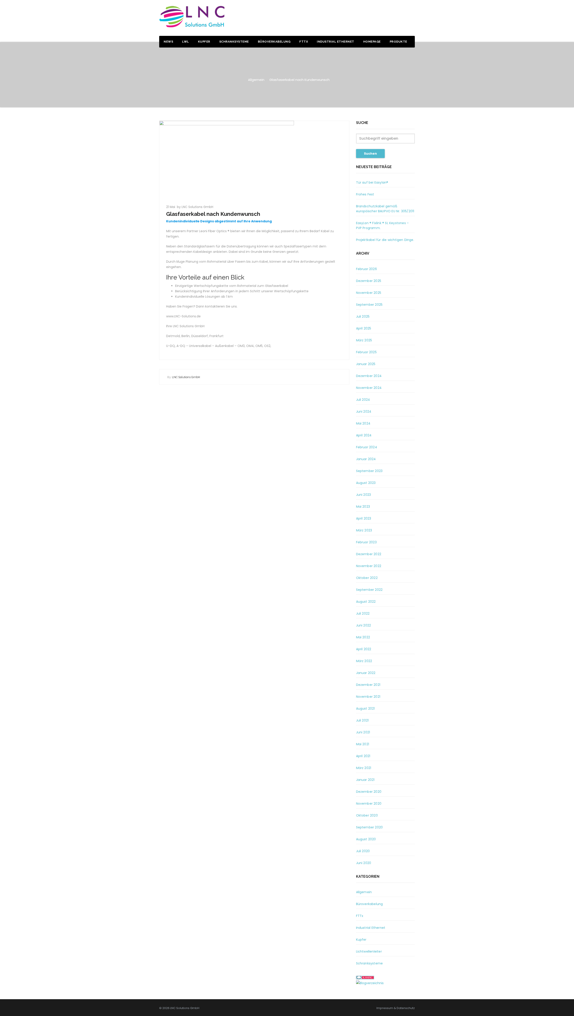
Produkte (398, 41)
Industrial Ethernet (335, 41)
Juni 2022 (363, 625)
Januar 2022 (366, 673)
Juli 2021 (362, 720)
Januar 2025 (366, 364)
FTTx (303, 41)
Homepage (372, 41)
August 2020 (366, 839)
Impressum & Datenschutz (395, 1008)
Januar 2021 (365, 780)
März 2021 (363, 768)
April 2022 (363, 649)
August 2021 (365, 708)
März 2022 (364, 661)
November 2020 (369, 803)
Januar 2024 (366, 459)
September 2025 (369, 304)
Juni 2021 (363, 732)
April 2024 (364, 435)
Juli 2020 (363, 851)
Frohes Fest (365, 194)
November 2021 (368, 696)
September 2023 (369, 471)
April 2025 (363, 328)
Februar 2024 (366, 447)
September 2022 (369, 589)
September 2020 (369, 827)
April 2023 (363, 518)
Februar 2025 (366, 352)
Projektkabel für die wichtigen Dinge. (385, 240)
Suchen (370, 153)
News (168, 41)
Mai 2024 (363, 423)
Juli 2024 (363, 399)
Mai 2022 (363, 637)
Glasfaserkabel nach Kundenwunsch (299, 79)
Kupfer (204, 41)
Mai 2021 (362, 744)
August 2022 (366, 601)
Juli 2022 (363, 613)
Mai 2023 (363, 506)
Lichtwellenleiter (369, 951)
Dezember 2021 (368, 684)
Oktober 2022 (367, 578)
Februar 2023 (366, 542)
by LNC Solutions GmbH (195, 207)
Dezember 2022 (368, 554)
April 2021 (363, 756)
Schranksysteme (234, 41)
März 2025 (364, 340)
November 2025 (368, 292)
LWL (185, 41)
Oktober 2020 (367, 815)
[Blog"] (370, 983)
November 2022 (368, 566)
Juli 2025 (363, 316)
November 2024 (369, 388)
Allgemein (256, 79)
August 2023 (366, 483)
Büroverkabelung (274, 41)
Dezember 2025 (368, 281)
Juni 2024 (364, 411)
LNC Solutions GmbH (186, 377)
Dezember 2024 (369, 376)
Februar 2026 (366, 269)
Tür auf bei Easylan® (372, 182)
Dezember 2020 (369, 791)
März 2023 (364, 530)
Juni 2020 (363, 863)
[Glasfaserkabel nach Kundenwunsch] (254, 160)
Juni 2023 (363, 494)
